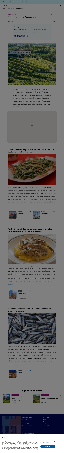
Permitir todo (48, 446)
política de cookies (6, 450)
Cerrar (62, 435)
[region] (32, 443)
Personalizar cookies (47, 442)
